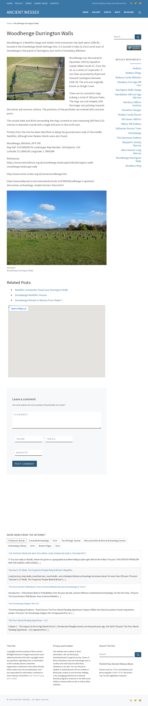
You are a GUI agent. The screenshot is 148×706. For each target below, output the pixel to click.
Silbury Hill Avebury (131, 123)
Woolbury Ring (133, 165)
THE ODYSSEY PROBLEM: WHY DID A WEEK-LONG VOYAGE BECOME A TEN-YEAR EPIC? (47, 553)
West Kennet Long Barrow (131, 151)
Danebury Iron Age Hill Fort (129, 84)
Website (22, 452)
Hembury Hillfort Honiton (132, 104)
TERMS (115, 669)
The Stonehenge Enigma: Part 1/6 (23, 603)
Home (9, 23)
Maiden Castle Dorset (129, 114)
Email (51, 439)
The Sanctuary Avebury (129, 137)
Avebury (137, 68)
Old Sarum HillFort (131, 119)
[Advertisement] (127, 216)
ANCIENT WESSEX (22, 699)
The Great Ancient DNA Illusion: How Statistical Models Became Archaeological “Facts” (47, 586)
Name (20, 439)
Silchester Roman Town (128, 128)
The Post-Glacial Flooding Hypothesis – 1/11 (28, 620)
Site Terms (33, 675)
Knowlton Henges (131, 110)
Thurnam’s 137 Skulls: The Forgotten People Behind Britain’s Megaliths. (40, 570)
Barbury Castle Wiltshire (128, 77)
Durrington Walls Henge (128, 89)
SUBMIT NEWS (117, 672)
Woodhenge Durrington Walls (128, 159)
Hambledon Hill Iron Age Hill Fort (128, 96)
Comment (20, 414)
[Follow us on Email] (140, 3)
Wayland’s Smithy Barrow (131, 144)
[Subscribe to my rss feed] (131, 3)
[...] (39, 562)
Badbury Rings (133, 72)
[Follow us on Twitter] (136, 3)
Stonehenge (134, 133)
